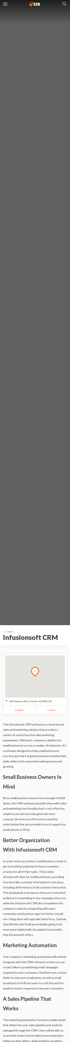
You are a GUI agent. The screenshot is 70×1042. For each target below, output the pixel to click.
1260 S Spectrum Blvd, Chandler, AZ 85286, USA (30, 701)
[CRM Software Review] (34, 3)
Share (20, 709)
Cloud (9, 631)
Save (52, 709)
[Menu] (5, 4)
